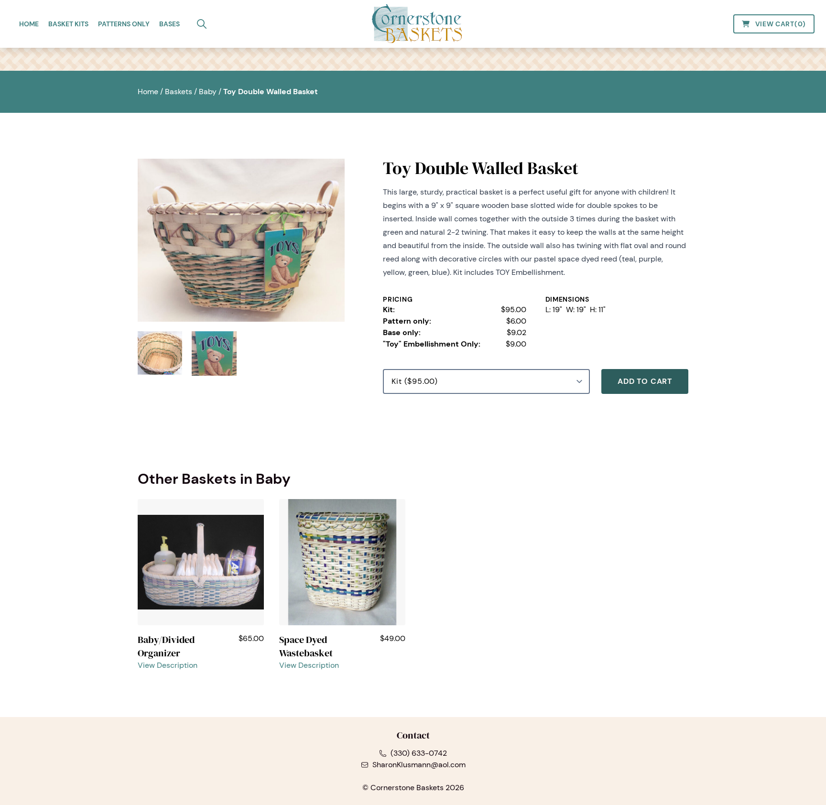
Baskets (178, 92)
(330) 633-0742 (419, 753)
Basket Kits (68, 24)
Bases (169, 24)
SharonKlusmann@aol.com (419, 765)
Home (29, 24)
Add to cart (645, 381)
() (780, 24)
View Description (167, 665)
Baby (208, 92)
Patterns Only (124, 24)
